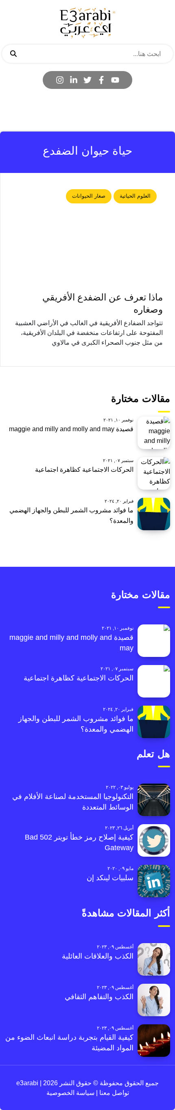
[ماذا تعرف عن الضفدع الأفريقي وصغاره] (88, 236)
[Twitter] (87, 80)
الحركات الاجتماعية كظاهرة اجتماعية (84, 469)
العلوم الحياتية (135, 196)
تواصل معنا (113, 1092)
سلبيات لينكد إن (110, 878)
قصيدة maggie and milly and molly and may (71, 428)
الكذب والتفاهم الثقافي (99, 997)
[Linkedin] (74, 80)
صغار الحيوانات (88, 196)
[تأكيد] (13, 54)
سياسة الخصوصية (70, 1092)
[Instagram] (60, 80)
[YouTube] (115, 80)
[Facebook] (101, 80)
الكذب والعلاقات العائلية (97, 956)
